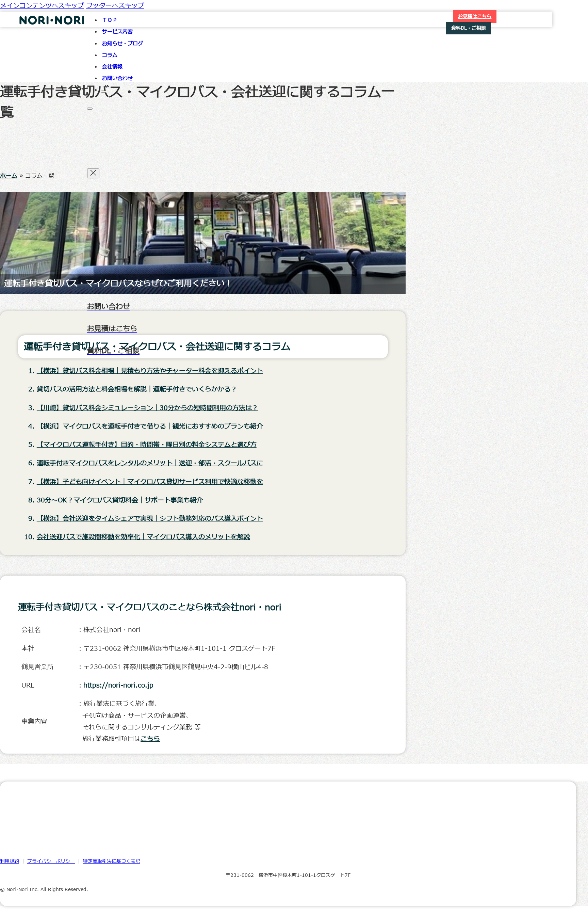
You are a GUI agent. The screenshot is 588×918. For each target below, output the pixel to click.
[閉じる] (103, 92)
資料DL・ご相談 (468, 28)
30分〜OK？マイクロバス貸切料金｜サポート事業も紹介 (120, 500)
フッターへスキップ (115, 6)
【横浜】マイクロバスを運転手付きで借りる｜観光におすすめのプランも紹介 (150, 426)
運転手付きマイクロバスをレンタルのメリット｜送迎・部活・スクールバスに (150, 463)
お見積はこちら (474, 16)
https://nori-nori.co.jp (118, 685)
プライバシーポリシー (51, 861)
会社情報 (112, 67)
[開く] (90, 109)
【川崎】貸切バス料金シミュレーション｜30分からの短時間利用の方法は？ (147, 408)
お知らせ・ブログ (122, 44)
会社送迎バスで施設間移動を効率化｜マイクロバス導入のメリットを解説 (143, 537)
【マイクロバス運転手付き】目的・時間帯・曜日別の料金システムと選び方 (147, 445)
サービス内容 (117, 32)
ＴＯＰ (109, 20)
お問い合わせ (117, 78)
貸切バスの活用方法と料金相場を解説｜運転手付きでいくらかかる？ (137, 389)
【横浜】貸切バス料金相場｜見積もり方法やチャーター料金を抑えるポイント (150, 371)
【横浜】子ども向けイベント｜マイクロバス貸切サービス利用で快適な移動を (150, 482)
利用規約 (9, 861)
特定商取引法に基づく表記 (111, 861)
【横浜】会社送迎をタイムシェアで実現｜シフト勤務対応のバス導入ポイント (150, 519)
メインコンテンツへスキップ (42, 6)
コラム (109, 55)
